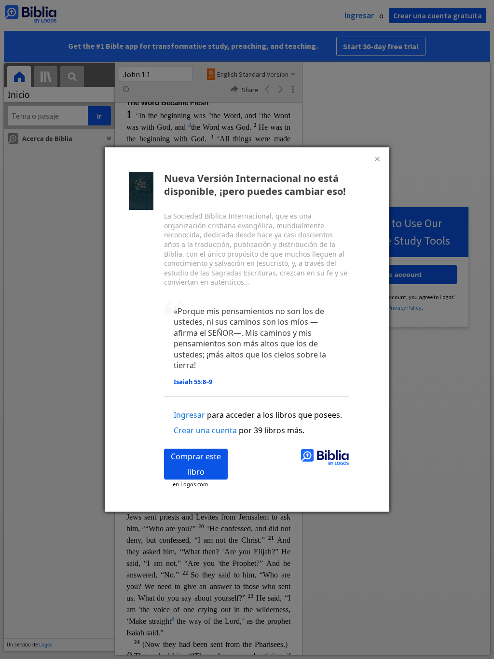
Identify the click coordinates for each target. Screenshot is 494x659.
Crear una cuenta (205, 430)
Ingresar (189, 415)
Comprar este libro (196, 464)
